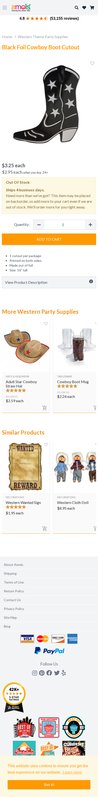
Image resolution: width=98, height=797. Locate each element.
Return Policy (14, 591)
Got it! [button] (49, 785)
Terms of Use (14, 582)
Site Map (10, 617)
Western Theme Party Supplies (43, 36)
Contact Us (12, 600)
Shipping (10, 573)
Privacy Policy (14, 609)
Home (7, 36)
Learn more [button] (72, 772)
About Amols (13, 565)
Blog (7, 626)
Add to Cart (49, 239)
